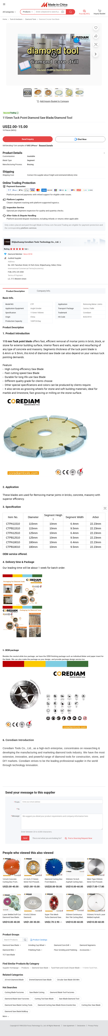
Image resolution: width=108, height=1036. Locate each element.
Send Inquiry (28, 139)
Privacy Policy (93, 1025)
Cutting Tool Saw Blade (44, 998)
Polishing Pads (34, 950)
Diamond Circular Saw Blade (49, 19)
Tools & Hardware (16, 19)
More (5, 1016)
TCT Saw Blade (9, 954)
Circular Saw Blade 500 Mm (68, 979)
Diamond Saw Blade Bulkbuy (16, 1011)
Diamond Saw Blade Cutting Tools (18, 1005)
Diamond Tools (30, 19)
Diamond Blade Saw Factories (17, 998)
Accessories (84, 950)
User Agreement (68, 1025)
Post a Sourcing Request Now (78, 838)
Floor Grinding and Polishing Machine (69, 950)
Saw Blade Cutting (36, 992)
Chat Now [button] (82, 139)
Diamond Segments (88, 945)
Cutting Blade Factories (14, 992)
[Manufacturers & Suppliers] (54, 4)
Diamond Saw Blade (11, 945)
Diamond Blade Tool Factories (62, 992)
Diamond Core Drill (61, 945)
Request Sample (46, 145)
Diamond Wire (8, 950)
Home (5, 19)
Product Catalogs (39, 939)
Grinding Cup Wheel (36, 945)
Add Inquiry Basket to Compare (54, 101)
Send (25, 838)
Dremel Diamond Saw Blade (40, 979)
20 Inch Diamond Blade (14, 979)
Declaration (81, 1025)
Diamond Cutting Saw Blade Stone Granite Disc (57, 1005)
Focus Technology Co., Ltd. (36, 1025)
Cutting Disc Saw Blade (91, 1005)
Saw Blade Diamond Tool (69, 998)
